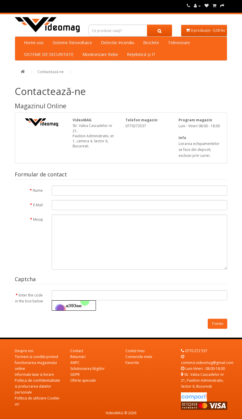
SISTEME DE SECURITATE (48, 54)
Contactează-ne (50, 71)
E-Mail (38, 204)
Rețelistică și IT (141, 54)
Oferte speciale (83, 380)
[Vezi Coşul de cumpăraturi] (214, 5)
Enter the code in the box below (29, 298)
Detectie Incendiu (117, 42)
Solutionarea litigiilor (87, 368)
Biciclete (151, 42)
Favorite (132, 362)
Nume (38, 190)
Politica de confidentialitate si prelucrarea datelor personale (37, 386)
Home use (34, 42)
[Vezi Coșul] (222, 5)
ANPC (75, 362)
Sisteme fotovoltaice (72, 42)
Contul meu (135, 350)
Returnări (78, 356)
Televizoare (179, 42)
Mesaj (38, 219)
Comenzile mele (138, 356)
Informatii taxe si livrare (34, 374)
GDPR (75, 374)
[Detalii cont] (197, 5)
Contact (76, 350)
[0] (207, 5)
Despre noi (24, 350)
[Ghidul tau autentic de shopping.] (194, 396)
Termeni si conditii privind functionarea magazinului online (36, 362)
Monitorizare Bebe (100, 54)
